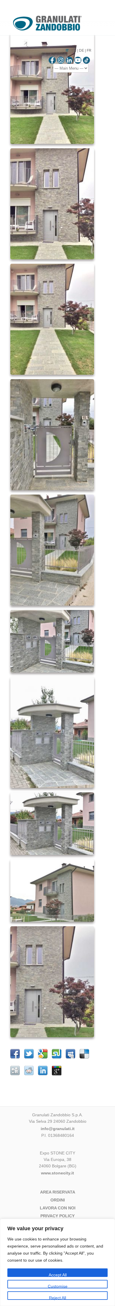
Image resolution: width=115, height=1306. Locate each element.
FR (89, 50)
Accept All (58, 1275)
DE (81, 50)
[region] (57, 1262)
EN (73, 50)
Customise (58, 1286)
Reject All (57, 1297)
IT (67, 50)
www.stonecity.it (57, 1173)
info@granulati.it (58, 1128)
